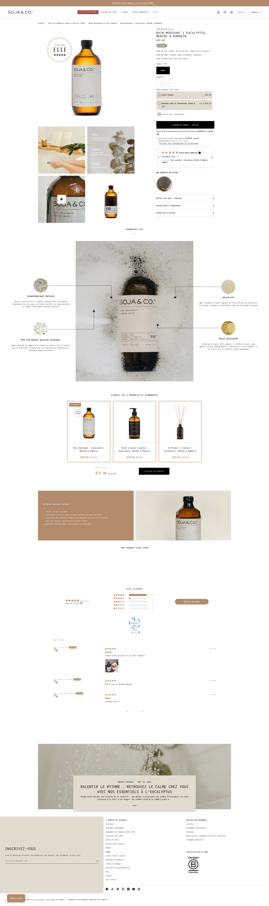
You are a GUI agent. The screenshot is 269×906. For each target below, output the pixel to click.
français (255, 12)
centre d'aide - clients (115, 856)
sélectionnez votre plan (167, 89)
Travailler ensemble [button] (196, 820)
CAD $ (240, 12)
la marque (109, 824)
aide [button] (108, 852)
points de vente (112, 840)
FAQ (107, 872)
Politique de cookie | (57, 900)
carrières (190, 824)
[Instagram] (123, 889)
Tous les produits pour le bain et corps (66, 23)
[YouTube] (133, 889)
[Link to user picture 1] (112, 665)
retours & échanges (113, 864)
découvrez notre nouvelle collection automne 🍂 (134, 3)
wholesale (190, 832)
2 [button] (131, 711)
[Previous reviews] (159, 157)
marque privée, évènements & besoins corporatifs (206, 836)
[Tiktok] (112, 889)
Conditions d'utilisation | (33, 900)
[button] (108, 12)
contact (109, 876)
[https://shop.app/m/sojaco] (139, 889)
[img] (110, 649)
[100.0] (134, 623)
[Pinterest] (117, 889)
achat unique (167, 95)
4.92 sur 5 (84, 601)
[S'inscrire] (94, 861)
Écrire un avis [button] (192, 601)
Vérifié (134, 632)
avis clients (111, 879)
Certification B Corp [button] (197, 852)
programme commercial (194, 840)
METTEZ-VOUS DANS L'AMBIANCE (169, 198)
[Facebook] (107, 889)
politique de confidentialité (117, 868)
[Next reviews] (212, 157)
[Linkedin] (128, 889)
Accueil (41, 23)
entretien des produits (115, 844)
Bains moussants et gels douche (102, 23)
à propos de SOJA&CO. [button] (116, 820)
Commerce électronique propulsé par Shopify (88, 900)
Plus (134, 805)
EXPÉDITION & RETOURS (165, 213)
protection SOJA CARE (114, 836)
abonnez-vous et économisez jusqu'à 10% (178, 105)
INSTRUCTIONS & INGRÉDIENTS (168, 205)
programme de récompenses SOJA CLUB (120, 832)
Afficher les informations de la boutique (178, 143)
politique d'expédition (115, 860)
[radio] (159, 94)
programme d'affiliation (196, 828)
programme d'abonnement (115, 828)
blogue (108, 848)
